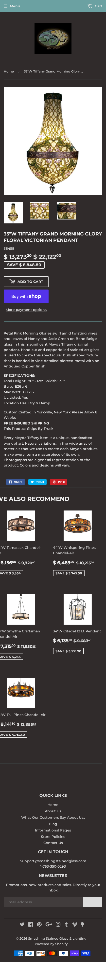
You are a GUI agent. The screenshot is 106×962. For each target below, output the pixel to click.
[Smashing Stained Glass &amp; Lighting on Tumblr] (66, 925)
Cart (98, 6)
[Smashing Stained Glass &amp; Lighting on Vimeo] (74, 925)
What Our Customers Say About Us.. (53, 817)
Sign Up (92, 902)
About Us (53, 811)
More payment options (26, 309)
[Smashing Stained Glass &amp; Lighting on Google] (48, 925)
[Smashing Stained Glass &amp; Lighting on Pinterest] (39, 925)
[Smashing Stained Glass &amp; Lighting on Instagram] (58, 925)
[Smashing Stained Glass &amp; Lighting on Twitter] (22, 925)
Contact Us (53, 843)
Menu (15, 6)
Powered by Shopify (51, 944)
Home (9, 71)
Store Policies (53, 836)
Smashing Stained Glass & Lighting (57, 938)
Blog (53, 824)
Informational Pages (53, 830)
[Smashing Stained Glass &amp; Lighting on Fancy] (82, 925)
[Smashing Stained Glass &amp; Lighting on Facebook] (30, 925)
